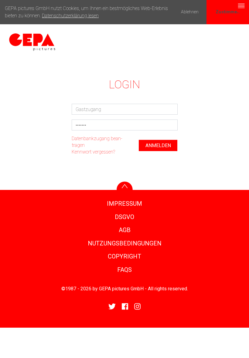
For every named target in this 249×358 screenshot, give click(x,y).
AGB (125, 230)
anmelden (158, 145)
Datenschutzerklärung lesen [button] (70, 16)
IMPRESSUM (124, 203)
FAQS (124, 269)
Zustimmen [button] (228, 12)
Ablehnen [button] (190, 12)
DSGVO (124, 217)
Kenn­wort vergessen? (93, 152)
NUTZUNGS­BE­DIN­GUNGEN (125, 243)
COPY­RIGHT (124, 256)
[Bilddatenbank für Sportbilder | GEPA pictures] (32, 42)
